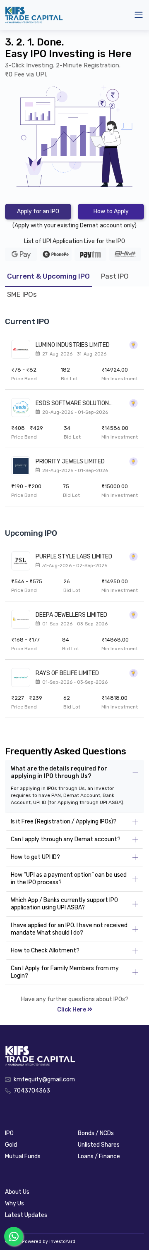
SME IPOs (22, 294)
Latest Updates (26, 1215)
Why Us (14, 1203)
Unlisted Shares (99, 1144)
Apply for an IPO (38, 211)
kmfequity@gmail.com (44, 1079)
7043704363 (32, 1091)
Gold (11, 1144)
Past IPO (115, 276)
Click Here (71, 1010)
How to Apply (111, 211)
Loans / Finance (99, 1156)
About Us (17, 1191)
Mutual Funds (23, 1156)
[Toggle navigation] (138, 15)
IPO (9, 1133)
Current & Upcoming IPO (48, 276)
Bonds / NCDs (96, 1133)
